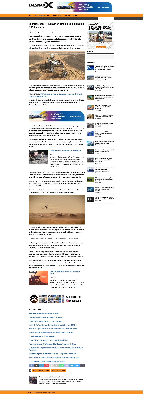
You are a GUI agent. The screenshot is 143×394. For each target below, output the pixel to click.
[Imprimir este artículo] (56, 365)
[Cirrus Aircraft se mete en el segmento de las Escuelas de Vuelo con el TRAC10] (90, 199)
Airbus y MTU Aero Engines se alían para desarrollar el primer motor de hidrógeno (104, 189)
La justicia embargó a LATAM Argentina (42, 336)
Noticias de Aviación (41, 15)
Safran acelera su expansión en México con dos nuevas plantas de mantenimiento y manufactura (104, 169)
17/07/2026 (98, 71)
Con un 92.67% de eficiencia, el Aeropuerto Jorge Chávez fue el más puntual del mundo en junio (103, 77)
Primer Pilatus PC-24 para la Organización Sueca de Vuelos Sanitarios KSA (54, 358)
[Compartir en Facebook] (31, 365)
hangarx (53, 392)
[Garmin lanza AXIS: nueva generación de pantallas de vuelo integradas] (90, 151)
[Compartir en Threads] (82, 365)
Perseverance (61, 370)
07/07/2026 (98, 192)
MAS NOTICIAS (91, 62)
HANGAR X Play (56, 15)
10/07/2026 (98, 153)
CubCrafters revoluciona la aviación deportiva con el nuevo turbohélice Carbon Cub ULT (103, 160)
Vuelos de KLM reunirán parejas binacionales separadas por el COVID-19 (53, 325)
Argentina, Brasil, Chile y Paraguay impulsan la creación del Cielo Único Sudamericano (103, 107)
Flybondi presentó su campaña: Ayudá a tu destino (45, 317)
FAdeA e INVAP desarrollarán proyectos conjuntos (45, 321)
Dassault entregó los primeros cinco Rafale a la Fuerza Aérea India (51, 333)
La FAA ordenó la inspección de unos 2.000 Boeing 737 (47, 361)
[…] (58, 166)
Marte (47, 370)
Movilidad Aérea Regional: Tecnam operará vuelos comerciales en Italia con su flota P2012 (104, 87)
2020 (34, 370)
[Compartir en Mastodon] (66, 365)
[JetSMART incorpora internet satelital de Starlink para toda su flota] (90, 125)
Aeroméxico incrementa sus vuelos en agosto (44, 314)
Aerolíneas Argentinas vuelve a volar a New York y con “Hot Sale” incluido (53, 329)
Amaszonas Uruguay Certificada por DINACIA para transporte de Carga (52, 344)
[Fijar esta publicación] (46, 365)
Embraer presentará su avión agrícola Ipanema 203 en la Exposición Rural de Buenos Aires (104, 179)
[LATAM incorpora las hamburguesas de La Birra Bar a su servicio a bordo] (90, 116)
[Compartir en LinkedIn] (41, 365)
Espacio (55, 32)
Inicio (30, 15)
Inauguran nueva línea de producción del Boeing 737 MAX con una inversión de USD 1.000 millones (104, 97)
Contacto (76, 15)
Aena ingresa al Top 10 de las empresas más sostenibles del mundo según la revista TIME (104, 133)
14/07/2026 (98, 118)
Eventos (67, 15)
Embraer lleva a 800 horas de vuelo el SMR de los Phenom (48, 340)
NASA (53, 370)
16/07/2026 (98, 90)
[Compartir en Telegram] (71, 365)
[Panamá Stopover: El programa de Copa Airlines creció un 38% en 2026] (90, 143)
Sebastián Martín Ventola (45, 32)
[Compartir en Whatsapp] (61, 365)
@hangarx (43, 392)
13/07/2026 (98, 136)
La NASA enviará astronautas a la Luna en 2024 (66, 151)
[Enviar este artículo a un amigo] (51, 365)
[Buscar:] (106, 18)
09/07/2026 (98, 163)
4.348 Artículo (66, 377)
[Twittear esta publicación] (36, 365)
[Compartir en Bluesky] (77, 365)
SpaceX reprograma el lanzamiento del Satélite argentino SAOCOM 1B (52, 354)
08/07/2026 (98, 172)
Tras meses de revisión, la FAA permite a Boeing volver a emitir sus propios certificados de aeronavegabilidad (104, 68)
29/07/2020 (34, 32)
